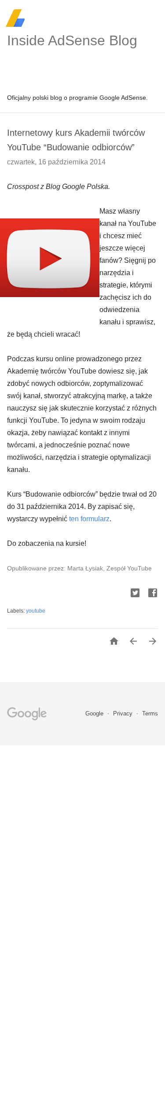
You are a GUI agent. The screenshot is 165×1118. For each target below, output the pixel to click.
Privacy (123, 713)
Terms (150, 713)
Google (95, 713)
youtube (35, 611)
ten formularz (89, 519)
